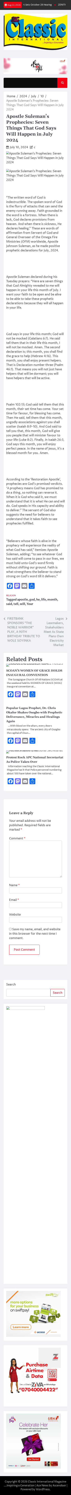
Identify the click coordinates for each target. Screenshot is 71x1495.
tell (15, 604)
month (52, 600)
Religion (11, 595)
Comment (17, 838)
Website (15, 915)
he (38, 600)
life (43, 600)
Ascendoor (59, 1485)
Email (14, 900)
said (9, 604)
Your (30, 604)
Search (11, 985)
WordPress (43, 1489)
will (22, 604)
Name (14, 885)
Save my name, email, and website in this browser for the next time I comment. (34, 933)
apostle (22, 600)
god (32, 600)
